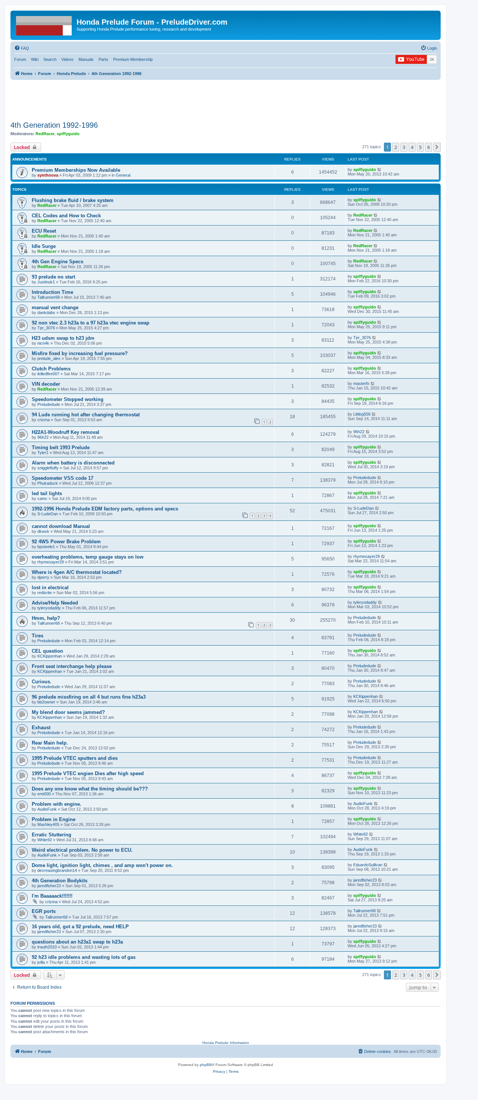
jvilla (41, 962)
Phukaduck (47, 483)
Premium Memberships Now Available (76, 170)
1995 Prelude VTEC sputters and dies (75, 758)
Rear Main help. (50, 743)
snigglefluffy (48, 468)
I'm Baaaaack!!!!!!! (52, 896)
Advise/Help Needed (55, 603)
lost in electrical (50, 587)
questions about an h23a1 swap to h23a (77, 942)
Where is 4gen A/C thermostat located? (77, 572)
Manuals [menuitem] (86, 59)
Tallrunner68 (48, 297)
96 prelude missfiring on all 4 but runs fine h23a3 (89, 697)
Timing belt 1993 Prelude (61, 447)
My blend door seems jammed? (68, 712)
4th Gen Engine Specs (57, 261)
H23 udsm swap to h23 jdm (63, 338)
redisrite (44, 592)
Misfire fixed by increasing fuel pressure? (80, 353)
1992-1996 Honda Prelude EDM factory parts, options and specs (105, 509)
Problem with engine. (56, 804)
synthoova (47, 175)
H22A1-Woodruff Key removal (65, 432)
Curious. (42, 681)
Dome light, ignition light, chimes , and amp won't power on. (102, 865)
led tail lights (47, 493)
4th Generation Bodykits (59, 880)
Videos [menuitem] (67, 59)
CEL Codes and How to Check (66, 215)
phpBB (206, 1065)
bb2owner (46, 702)
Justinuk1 (46, 282)
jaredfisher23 (49, 885)
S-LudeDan (47, 514)
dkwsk (43, 531)
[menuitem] (21, 48)
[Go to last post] (379, 169)
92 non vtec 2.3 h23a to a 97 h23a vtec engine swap (90, 323)
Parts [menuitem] (103, 59)
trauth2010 (47, 947)
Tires (37, 635)
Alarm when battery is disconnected (73, 463)
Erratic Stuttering (51, 835)
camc (42, 498)
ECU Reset (44, 231)
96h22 (43, 437)
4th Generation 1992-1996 (54, 125)
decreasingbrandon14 (57, 870)
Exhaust (41, 727)
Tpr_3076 (46, 328)
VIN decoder (46, 384)
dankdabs (46, 312)
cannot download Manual (61, 526)
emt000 (44, 794)
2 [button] (395, 147)
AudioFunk (47, 809)
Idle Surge (44, 246)
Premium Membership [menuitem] (133, 59)
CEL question (47, 651)
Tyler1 (43, 452)
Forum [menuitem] (20, 59)
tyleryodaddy (49, 608)
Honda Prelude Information (225, 1043)
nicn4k (43, 343)
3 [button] (404, 147)
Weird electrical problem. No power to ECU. (82, 850)
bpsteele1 (46, 546)
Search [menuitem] (49, 59)
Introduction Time (52, 292)
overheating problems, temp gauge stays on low (87, 557)
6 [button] (428, 147)
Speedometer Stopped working (67, 399)
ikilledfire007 (48, 374)
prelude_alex (48, 358)
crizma (43, 419)
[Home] (44, 24)
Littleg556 (361, 414)
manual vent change (55, 307)
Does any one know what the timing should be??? (90, 789)
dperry (43, 577)
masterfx (361, 383)
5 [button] (420, 147)
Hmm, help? (46, 618)
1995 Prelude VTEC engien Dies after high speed (88, 773)
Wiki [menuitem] (34, 59)
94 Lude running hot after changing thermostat (86, 414)
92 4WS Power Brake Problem (66, 541)
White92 (44, 840)
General (123, 175)
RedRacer (45, 133)
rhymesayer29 (50, 562)
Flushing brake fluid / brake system (73, 200)
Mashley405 (48, 824)
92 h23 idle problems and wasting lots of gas (84, 957)
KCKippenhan (49, 656)
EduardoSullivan (367, 865)
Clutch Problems (51, 369)
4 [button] (412, 147)
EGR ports (44, 911)
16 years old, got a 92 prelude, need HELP (80, 926)
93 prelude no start (53, 277)
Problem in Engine (53, 819)
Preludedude (48, 404)
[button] (437, 147)
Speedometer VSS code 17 (62, 478)
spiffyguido (68, 133)
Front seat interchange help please (72, 666)
